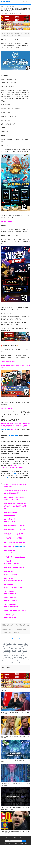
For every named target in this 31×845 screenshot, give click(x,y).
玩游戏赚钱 (7, 667)
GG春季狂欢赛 (9, 652)
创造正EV (14, 659)
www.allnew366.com (10, 600)
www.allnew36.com (10, 593)
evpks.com (20, 643)
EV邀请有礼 (25, 648)
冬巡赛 (9, 659)
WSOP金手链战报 (15, 655)
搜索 (24, 841)
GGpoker (19, 650)
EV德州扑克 (6, 645)
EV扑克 (12, 645)
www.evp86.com (10, 40)
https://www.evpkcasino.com (13, 580)
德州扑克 (26, 659)
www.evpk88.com (9, 553)
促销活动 (20, 657)
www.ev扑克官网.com (19, 534)
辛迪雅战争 (12, 6)
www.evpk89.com (6, 478)
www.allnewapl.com (19, 610)
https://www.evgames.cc (11, 574)
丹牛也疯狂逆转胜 (13, 435)
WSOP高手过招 (23, 655)
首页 (7, 6)
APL (4, 643)
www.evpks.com (20, 542)
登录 (24, 1)
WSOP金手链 (7, 655)
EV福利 (19, 648)
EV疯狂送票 (13, 648)
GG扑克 (3, 652)
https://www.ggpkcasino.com (13, 587)
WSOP (20, 652)
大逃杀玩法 (20, 659)
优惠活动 (14, 657)
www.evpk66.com (20, 546)
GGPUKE (25, 650)
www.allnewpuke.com (11, 606)
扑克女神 (12, 662)
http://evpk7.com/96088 (7, 467)
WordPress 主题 (23, 837)
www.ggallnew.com (10, 617)
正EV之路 (18, 662)
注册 (27, 1)
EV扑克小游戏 (6, 648)
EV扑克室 (25, 645)
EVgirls (14, 643)
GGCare (14, 650)
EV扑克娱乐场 (18, 645)
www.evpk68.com (20, 557)
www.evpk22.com (9, 521)
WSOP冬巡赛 (26, 652)
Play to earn (5, 2)
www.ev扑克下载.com (19, 538)
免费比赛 (25, 657)
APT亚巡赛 (9, 643)
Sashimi (15, 652)
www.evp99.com (14, 473)
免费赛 (4, 659)
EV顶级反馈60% (7, 650)
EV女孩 (26, 643)
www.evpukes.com (18, 567)
